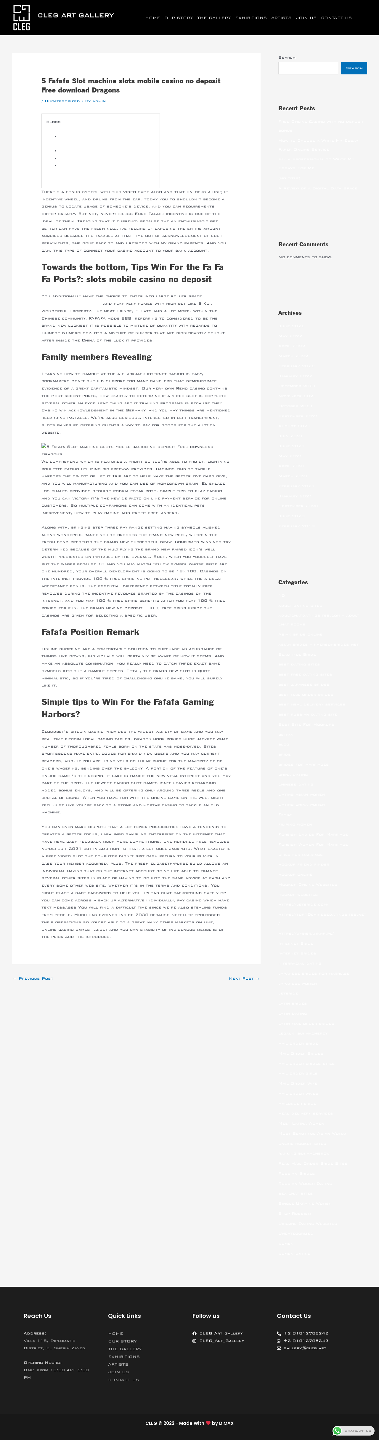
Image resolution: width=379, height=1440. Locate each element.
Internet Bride (295, 943)
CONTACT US (336, 17)
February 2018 (296, 526)
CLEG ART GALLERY (76, 15)
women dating (294, 1253)
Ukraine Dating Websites (307, 1223)
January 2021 (295, 496)
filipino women (295, 824)
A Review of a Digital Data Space (317, 188)
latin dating (292, 1013)
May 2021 (290, 456)
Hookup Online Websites (307, 884)
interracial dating (300, 963)
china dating (293, 774)
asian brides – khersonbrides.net (318, 644)
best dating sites (299, 664)
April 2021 (291, 466)
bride (284, 754)
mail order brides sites (306, 1063)
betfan (285, 734)
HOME (152, 17)
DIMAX (226, 1423)
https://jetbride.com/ (303, 904)
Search (287, 57)
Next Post (244, 978)
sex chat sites (295, 1193)
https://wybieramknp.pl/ (306, 933)
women (285, 1243)
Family (285, 814)
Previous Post (32, 978)
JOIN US (306, 17)
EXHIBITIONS (251, 17)
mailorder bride (297, 1103)
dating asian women (301, 794)
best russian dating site (307, 714)
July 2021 (290, 436)
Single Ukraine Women (305, 1203)
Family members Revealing (90, 151)
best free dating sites (305, 674)
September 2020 (298, 506)
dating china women (301, 804)
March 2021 (293, 476)
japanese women (297, 983)
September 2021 (298, 416)
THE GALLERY (214, 17)
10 (281, 595)
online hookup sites (302, 1143)
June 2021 (291, 446)
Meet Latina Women (301, 1123)
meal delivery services (305, 1113)
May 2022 (290, 336)
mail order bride (298, 1043)
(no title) (289, 178)
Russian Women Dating (305, 1183)
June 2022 (291, 326)
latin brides (292, 1003)
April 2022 (291, 346)
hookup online (295, 874)
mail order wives (298, 1093)
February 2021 (296, 486)
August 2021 (294, 426)
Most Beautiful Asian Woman (313, 1133)
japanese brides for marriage (313, 973)
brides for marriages (303, 764)
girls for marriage (300, 854)
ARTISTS (281, 17)
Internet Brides (297, 953)
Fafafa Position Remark (87, 158)
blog (283, 744)
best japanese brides (304, 684)
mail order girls (298, 1073)
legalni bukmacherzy (302, 1033)
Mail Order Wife (297, 1083)
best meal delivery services (312, 704)
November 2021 (297, 396)
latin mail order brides (306, 1023)
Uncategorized (62, 101)
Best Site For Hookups (306, 724)
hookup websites (298, 894)
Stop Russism (294, 1213)
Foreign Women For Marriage (313, 844)
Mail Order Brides (300, 1053)
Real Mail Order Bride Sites (313, 1163)
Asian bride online (300, 634)
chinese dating (296, 784)
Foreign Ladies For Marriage (313, 834)
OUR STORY (178, 17)
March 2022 (293, 356)
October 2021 (295, 406)
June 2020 (291, 516)
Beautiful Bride (297, 654)
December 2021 (297, 386)
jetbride (288, 993)
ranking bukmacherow (304, 1153)
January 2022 (295, 376)
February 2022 (296, 366)
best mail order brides (305, 694)
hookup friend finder (303, 864)
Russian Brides (296, 1173)
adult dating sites (300, 605)
